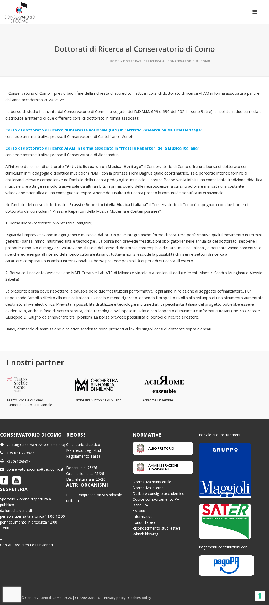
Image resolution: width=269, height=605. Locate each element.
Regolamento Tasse (83, 456)
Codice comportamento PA (156, 499)
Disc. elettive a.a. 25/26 (85, 479)
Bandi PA (140, 505)
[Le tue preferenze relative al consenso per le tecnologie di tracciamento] (260, 596)
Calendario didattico (83, 444)
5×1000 (139, 510)
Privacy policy (115, 597)
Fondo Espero (145, 522)
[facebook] (4, 480)
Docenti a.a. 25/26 (81, 467)
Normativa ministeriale (152, 481)
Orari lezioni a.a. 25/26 (85, 473)
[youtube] (16, 480)
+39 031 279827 (20, 452)
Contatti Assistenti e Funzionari (26, 544)
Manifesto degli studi (84, 450)
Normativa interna (148, 487)
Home (114, 61)
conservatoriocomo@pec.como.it (35, 469)
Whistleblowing (145, 533)
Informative (142, 516)
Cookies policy (139, 597)
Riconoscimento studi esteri (156, 528)
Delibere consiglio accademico (158, 493)
